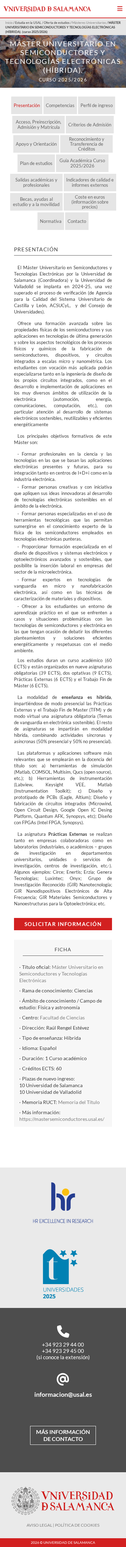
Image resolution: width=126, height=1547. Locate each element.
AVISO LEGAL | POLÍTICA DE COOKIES (63, 1525)
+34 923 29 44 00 (63, 1344)
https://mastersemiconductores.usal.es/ (61, 1119)
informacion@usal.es (63, 1394)
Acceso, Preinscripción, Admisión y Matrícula (38, 124)
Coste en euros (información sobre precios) (89, 202)
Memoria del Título (79, 1102)
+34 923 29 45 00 (63, 1351)
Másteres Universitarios (89, 23)
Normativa (51, 221)
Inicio (9, 23)
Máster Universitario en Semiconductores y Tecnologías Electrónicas (61, 973)
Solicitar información (63, 924)
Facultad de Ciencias (62, 1017)
